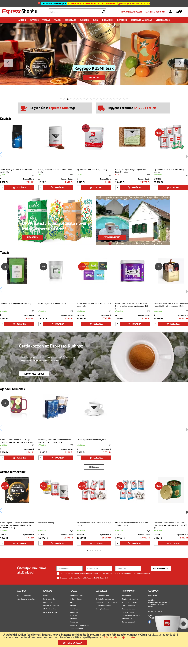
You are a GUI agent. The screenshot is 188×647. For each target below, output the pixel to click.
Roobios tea (74, 612)
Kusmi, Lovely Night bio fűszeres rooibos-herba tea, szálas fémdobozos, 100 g (131, 306)
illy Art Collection (49, 609)
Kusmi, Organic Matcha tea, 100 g (52, 303)
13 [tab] (101, 99)
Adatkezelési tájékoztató (119, 637)
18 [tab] (117, 99)
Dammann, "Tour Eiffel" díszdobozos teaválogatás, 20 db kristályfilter (55, 441)
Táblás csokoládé (102, 596)
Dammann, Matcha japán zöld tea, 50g (15, 303)
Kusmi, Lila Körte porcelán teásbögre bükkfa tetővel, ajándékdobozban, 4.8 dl (16, 441)
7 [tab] (81, 99)
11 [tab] (94, 99)
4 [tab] (71, 99)
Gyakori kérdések (128, 605)
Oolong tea (74, 622)
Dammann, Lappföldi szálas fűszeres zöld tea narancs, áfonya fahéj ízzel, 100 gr (170, 525)
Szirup (45, 615)
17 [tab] (114, 99)
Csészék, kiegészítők (51, 605)
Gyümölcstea (75, 609)
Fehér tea (73, 619)
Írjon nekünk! (152, 596)
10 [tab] (91, 99)
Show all (94, 467)
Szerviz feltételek (128, 622)
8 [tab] (84, 99)
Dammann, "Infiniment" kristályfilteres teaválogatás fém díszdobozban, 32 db (171, 304)
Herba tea (73, 615)
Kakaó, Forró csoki (102, 609)
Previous (8, 63)
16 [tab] (110, 99)
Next (179, 63)
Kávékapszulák (49, 599)
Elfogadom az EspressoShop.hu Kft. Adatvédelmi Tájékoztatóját (84, 578)
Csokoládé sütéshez (103, 605)
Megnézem (94, 77)
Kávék (45, 596)
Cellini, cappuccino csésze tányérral (91, 439)
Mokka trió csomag (46, 522)
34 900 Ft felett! (145, 108)
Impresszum (126, 596)
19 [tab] (120, 99)
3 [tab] (68, 99)
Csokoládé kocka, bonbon (105, 599)
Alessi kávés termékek (51, 612)
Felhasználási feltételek (131, 615)
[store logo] (24, 11)
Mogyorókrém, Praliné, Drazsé (107, 602)
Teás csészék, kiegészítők (79, 625)
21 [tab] (127, 99)
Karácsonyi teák (75, 599)
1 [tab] (61, 99)
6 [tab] (77, 99)
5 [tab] (74, 99)
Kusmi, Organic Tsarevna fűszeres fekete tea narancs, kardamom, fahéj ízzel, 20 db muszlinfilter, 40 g (17, 525)
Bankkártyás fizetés (129, 609)
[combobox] (78, 11)
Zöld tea (73, 605)
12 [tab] (97, 99)
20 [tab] (124, 99)
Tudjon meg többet (34, 373)
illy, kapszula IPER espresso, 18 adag (92, 169)
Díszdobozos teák (76, 596)
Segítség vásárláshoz (130, 599)
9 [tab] (87, 99)
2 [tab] (64, 99)
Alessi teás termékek (77, 628)
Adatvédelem (127, 619)
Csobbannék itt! (112, 237)
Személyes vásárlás (129, 602)
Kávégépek (47, 602)
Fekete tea (73, 602)
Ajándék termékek (24, 596)
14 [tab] (104, 99)
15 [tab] (107, 99)
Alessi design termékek (26, 599)
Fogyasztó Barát (128, 612)
